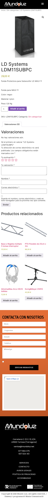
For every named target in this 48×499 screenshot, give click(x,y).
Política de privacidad (24, 474)
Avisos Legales (24, 470)
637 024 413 (24, 453)
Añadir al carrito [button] (10, 255)
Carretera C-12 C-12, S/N (24, 439)
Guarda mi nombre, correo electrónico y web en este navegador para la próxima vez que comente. (23, 199)
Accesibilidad (24, 478)
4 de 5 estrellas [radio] (12, 160)
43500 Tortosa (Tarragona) (24, 442)
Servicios (24, 462)
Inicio (3, 10)
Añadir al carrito (17, 109)
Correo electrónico (10, 187)
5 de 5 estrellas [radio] (16, 160)
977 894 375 (24, 451)
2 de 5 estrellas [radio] (6, 160)
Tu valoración (8, 165)
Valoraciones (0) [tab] (12, 124)
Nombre (5, 178)
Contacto (24, 466)
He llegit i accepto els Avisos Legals (20, 362)
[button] (43, 3)
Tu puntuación (8, 157)
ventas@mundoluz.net (24, 446)
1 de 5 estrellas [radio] (2, 160)
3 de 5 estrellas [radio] (9, 160)
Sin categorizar (13, 10)
